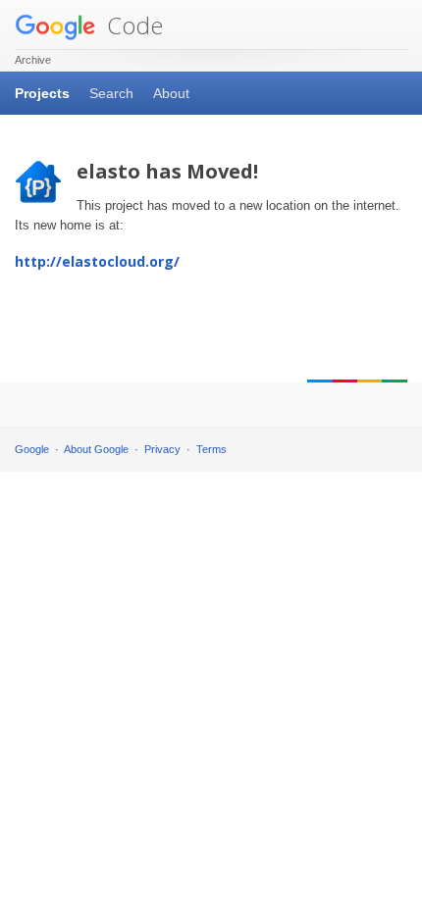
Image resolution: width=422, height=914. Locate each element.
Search (111, 93)
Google (32, 449)
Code (132, 25)
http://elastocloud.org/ (97, 261)
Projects (42, 93)
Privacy (162, 449)
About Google (96, 449)
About (171, 93)
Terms (211, 449)
